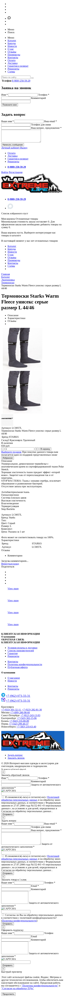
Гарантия (13, 653)
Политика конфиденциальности (25, 664)
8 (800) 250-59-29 (21, 80)
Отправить (8, 814)
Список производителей (21, 650)
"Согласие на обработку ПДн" (17, 988)
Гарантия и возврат (18, 66)
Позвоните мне (10, 105)
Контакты (13, 57)
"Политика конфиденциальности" (39, 985)
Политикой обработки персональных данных (30, 798)
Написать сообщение (13, 145)
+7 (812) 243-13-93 (30, 715)
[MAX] (10, 208)
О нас (11, 49)
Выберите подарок (11, 452)
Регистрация (15, 172)
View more (13, 588)
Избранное (8, 458)
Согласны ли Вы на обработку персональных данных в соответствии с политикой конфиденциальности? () (32, 918)
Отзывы (12, 51)
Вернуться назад (10, 563)
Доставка (13, 63)
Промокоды (14, 54)
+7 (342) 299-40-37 (19, 723)
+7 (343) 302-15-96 (27, 718)
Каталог (12, 40)
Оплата (11, 60)
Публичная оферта (18, 667)
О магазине (14, 678)
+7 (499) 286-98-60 (20, 712)
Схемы (11, 71)
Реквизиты (13, 68)
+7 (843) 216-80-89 (19, 721)
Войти (4, 172)
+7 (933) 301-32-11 (11, 709)
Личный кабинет (10, 147)
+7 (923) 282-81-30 (32, 709)
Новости (12, 46)
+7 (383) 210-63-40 (26, 726)
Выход (23, 147)
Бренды (12, 43)
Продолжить (8, 994)
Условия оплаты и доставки (22, 647)
